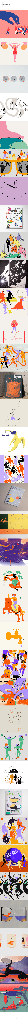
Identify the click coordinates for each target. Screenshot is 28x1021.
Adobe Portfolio (16, 1018)
